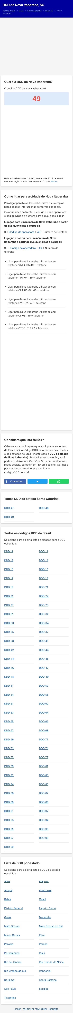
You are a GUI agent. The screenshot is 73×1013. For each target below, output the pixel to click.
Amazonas (45, 890)
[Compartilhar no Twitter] (38, 481)
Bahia (7, 899)
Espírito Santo (47, 908)
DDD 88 (9, 802)
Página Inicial (9, 10)
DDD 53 (44, 685)
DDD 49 (49, 10)
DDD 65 (9, 721)
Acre (7, 881)
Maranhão (45, 917)
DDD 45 (44, 658)
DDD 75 (9, 757)
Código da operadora (21, 232)
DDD (21, 10)
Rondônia (44, 970)
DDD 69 (9, 739)
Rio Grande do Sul (15, 970)
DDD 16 (43, 569)
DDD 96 (43, 829)
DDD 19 (8, 587)
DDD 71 (43, 739)
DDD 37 (44, 632)
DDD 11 (8, 551)
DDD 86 (9, 793)
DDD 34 (44, 623)
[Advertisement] (36, 46)
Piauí (42, 953)
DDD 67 (9, 730)
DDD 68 (43, 730)
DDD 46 (9, 667)
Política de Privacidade (35, 1009)
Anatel (54, 181)
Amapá (8, 890)
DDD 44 (9, 658)
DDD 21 (43, 587)
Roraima (9, 980)
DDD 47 (9, 508)
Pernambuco (12, 953)
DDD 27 (9, 605)
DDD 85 (43, 784)
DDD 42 (9, 650)
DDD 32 (44, 614)
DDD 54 (9, 694)
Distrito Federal (13, 908)
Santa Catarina (34, 10)
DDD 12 (43, 551)
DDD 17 (8, 578)
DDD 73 (9, 748)
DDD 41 (43, 641)
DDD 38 (9, 641)
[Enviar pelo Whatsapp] (59, 481)
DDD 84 (9, 784)
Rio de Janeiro (13, 962)
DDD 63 (9, 712)
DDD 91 (8, 811)
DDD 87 (43, 793)
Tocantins (10, 997)
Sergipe (44, 988)
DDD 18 (43, 578)
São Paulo (10, 988)
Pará (41, 935)
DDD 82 (9, 775)
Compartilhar (16, 481)
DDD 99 (9, 847)
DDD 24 (44, 596)
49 (38, 232)
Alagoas (44, 881)
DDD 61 (8, 703)
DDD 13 (8, 560)
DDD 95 (9, 829)
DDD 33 (9, 623)
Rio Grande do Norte (51, 962)
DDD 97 (9, 838)
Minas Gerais (12, 935)
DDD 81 (43, 766)
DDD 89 (43, 802)
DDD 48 (44, 508)
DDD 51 (8, 685)
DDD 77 (43, 757)
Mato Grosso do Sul (51, 926)
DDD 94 (44, 820)
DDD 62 (43, 703)
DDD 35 (9, 632)
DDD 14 (43, 560)
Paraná (43, 944)
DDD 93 (9, 820)
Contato (54, 1009)
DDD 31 (8, 614)
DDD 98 (43, 838)
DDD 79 (9, 766)
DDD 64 (44, 712)
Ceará (42, 899)
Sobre (18, 1009)
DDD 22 (9, 596)
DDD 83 (44, 775)
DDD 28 (43, 605)
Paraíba (8, 944)
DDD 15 (8, 569)
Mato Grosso (12, 926)
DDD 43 (44, 650)
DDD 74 (43, 748)
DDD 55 (43, 694)
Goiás (7, 917)
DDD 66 (43, 721)
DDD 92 (43, 811)
